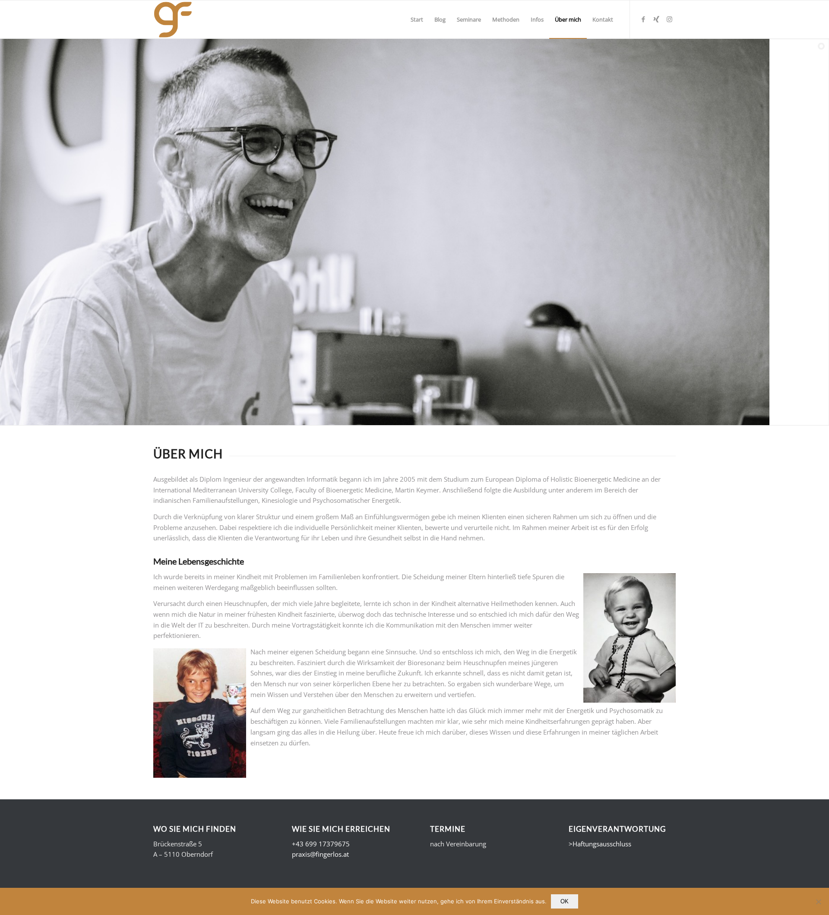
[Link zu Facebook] (643, 19)
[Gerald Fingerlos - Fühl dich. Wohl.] (173, 19)
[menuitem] (417, 19)
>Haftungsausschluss (600, 843)
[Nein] (818, 901)
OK (564, 901)
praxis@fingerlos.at (320, 854)
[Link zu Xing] (656, 19)
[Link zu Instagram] (669, 19)
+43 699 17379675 (321, 843)
